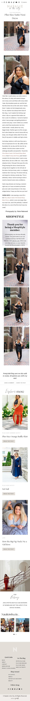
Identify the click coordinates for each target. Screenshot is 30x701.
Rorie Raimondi (22, 211)
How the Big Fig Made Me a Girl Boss (14, 543)
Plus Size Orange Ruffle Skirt (15, 437)
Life (3, 538)
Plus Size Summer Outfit (11, 433)
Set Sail (5, 489)
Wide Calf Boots (21, 667)
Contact (4, 664)
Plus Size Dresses (15, 12)
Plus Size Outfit (8, 485)
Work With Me (6, 666)
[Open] (7, 625)
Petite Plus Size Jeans (15, 678)
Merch (10, 676)
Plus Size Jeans (20, 665)
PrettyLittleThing (14, 155)
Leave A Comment (9, 382)
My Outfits (12, 674)
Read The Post (9, 441)
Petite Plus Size (20, 661)
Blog (3, 660)
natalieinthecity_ (10, 614)
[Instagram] (13, 630)
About (4, 662)
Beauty (11, 680)
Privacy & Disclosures (8, 668)
